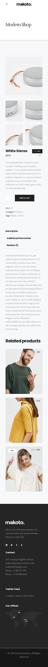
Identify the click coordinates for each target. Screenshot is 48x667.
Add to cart (25, 198)
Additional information (19, 238)
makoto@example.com (16, 567)
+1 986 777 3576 (19, 570)
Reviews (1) (12, 245)
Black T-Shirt (24, 369)
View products (25, 422)
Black (13, 215)
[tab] (12, 231)
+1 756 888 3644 (20, 574)
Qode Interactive (22, 653)
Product (19, 212)
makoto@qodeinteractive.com (20, 563)
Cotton (20, 215)
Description (12, 231)
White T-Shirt (24, 418)
